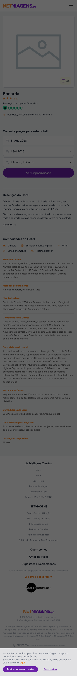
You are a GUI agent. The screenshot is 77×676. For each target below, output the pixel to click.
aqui (22, 662)
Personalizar (50, 669)
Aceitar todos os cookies (20, 669)
